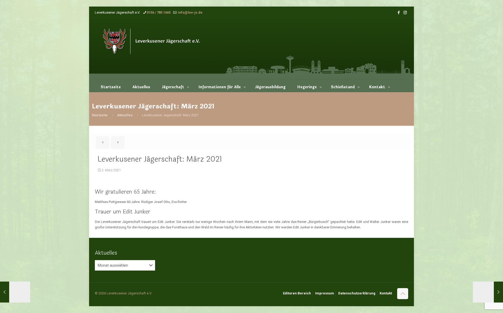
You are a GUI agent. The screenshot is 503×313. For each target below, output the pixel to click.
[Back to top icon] (402, 293)
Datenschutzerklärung (356, 293)
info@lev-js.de (190, 12)
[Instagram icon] (405, 12)
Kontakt (386, 293)
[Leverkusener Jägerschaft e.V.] (158, 49)
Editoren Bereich (297, 293)
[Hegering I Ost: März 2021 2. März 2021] (488, 292)
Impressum (324, 293)
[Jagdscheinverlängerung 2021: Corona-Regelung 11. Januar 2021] (15, 292)
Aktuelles (125, 115)
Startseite (100, 115)
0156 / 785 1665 (159, 12)
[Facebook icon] (399, 12)
